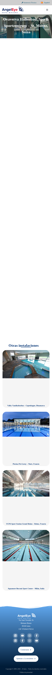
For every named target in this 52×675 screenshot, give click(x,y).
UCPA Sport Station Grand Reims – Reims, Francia (26, 524)
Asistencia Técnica (29, 3)
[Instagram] (29, 635)
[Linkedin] (15, 635)
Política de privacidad (26, 672)
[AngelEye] (13, 10)
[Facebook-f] (36, 635)
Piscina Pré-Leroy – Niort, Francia (26, 464)
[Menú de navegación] (47, 10)
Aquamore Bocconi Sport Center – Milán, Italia (26, 589)
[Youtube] (22, 635)
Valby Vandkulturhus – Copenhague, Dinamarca (26, 406)
